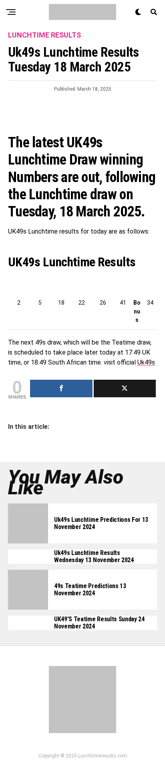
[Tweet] (125, 388)
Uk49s (146, 362)
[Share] (61, 388)
